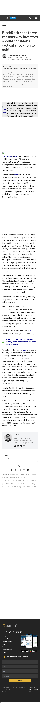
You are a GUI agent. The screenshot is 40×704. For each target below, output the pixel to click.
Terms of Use (6, 687)
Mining (4, 652)
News (4, 647)
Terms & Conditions (19, 687)
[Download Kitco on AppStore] (25, 651)
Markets (4, 644)
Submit (20, 680)
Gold (16, 156)
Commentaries (7, 650)
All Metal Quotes (7, 639)
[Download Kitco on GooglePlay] (33, 651)
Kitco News (7, 156)
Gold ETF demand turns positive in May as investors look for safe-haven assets (21, 342)
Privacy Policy (6, 689)
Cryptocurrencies (7, 641)
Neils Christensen (18, 55)
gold (16, 175)
